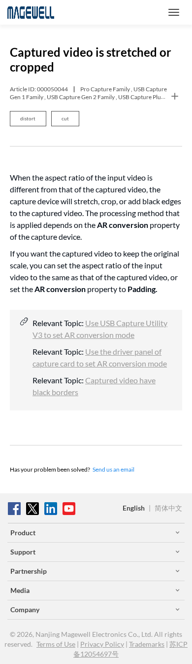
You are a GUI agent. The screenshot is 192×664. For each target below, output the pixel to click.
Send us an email (113, 469)
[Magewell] (30, 12)
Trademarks (146, 644)
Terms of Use (55, 644)
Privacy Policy (102, 644)
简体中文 (168, 508)
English (134, 508)
